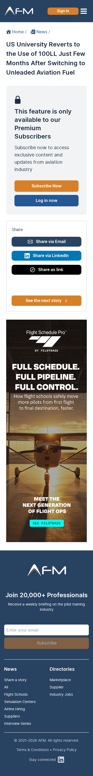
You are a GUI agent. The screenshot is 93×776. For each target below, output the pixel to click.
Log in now (46, 201)
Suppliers (12, 716)
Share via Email (51, 242)
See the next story (43, 301)
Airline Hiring (14, 709)
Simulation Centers (20, 701)
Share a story (15, 680)
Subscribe (47, 643)
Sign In (63, 11)
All (6, 687)
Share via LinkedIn (51, 256)
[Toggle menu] (84, 11)
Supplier (57, 687)
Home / (19, 31)
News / (43, 31)
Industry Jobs (61, 694)
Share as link (50, 270)
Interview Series (17, 723)
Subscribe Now (46, 186)
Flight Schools (16, 694)
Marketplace (60, 680)
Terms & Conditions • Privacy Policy (46, 749)
